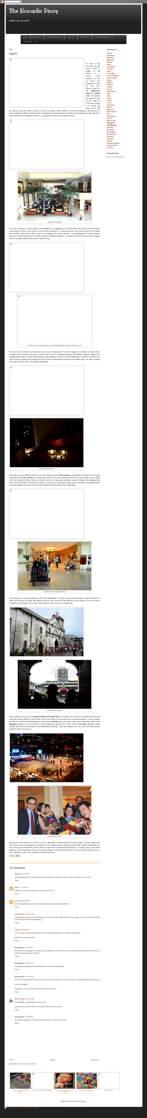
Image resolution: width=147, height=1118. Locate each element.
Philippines (111, 116)
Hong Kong (111, 91)
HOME (52, 1060)
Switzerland (111, 134)
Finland (110, 84)
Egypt (109, 80)
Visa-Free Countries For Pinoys (20, 1091)
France (109, 87)
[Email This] (10, 856)
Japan (109, 98)
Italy (108, 96)
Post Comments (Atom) (27, 1064)
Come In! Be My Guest (115, 157)
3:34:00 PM (29, 963)
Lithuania (110, 105)
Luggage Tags (109, 1090)
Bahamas (110, 57)
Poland (109, 118)
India (109, 94)
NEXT (12, 1060)
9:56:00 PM (25, 874)
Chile (109, 71)
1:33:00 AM (29, 999)
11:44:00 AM (29, 914)
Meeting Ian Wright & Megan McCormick (65, 1091)
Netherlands (111, 111)
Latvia (109, 103)
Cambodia (111, 67)
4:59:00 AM (29, 1017)
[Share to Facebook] (17, 856)
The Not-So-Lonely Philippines (42, 1090)
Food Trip (71, 37)
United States (112, 145)
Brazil (109, 64)
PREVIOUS (95, 1060)
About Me (37, 37)
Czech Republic (113, 76)
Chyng (17, 930)
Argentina (110, 55)
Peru (108, 114)
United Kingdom (113, 143)
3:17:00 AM (23, 887)
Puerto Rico (111, 121)
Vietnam (110, 148)
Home (25, 37)
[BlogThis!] (12, 856)
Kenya (109, 100)
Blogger (83, 1101)
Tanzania (110, 136)
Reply (17, 880)
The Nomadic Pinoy (33, 10)
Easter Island (112, 78)
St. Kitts (110, 127)
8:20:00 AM (25, 901)
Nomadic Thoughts (102, 37)
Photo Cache (20, 999)
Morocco (110, 109)
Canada (110, 69)
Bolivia (109, 62)
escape (17, 901)
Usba (17, 887)
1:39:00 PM (25, 930)
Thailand (110, 139)
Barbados (110, 60)
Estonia (110, 82)
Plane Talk (84, 37)
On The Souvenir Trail (87, 1090)
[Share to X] (14, 856)
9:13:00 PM (29, 976)
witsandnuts (19, 914)
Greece (109, 89)
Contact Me (28, 42)
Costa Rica (111, 73)
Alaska (109, 53)
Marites (17, 874)
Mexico (109, 107)
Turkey (109, 141)
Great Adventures (54, 37)
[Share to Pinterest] (19, 856)
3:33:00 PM (29, 947)
